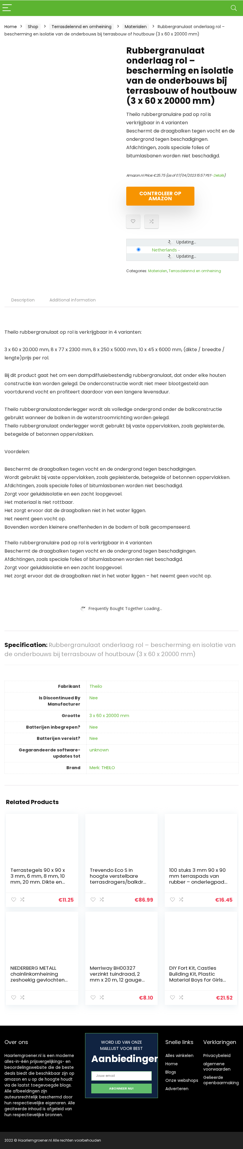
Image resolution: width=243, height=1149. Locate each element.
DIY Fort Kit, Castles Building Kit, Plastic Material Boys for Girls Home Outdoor (196, 976)
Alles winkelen (179, 1055)
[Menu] (7, 8)
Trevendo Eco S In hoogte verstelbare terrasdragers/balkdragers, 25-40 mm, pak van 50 (118, 881)
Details (218, 175)
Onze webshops (181, 1080)
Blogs (170, 1072)
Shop (33, 27)
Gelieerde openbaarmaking (221, 1080)
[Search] (234, 8)
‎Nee (93, 698)
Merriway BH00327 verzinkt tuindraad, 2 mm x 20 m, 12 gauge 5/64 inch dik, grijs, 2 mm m (116, 979)
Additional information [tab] (72, 300)
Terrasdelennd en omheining (81, 27)
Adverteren (176, 1089)
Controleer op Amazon (160, 196)
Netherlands (164, 250)
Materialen (136, 27)
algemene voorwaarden (217, 1066)
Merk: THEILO (102, 768)
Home (10, 27)
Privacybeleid (217, 1055)
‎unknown (99, 750)
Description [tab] (23, 300)
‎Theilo (95, 686)
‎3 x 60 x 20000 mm (109, 716)
